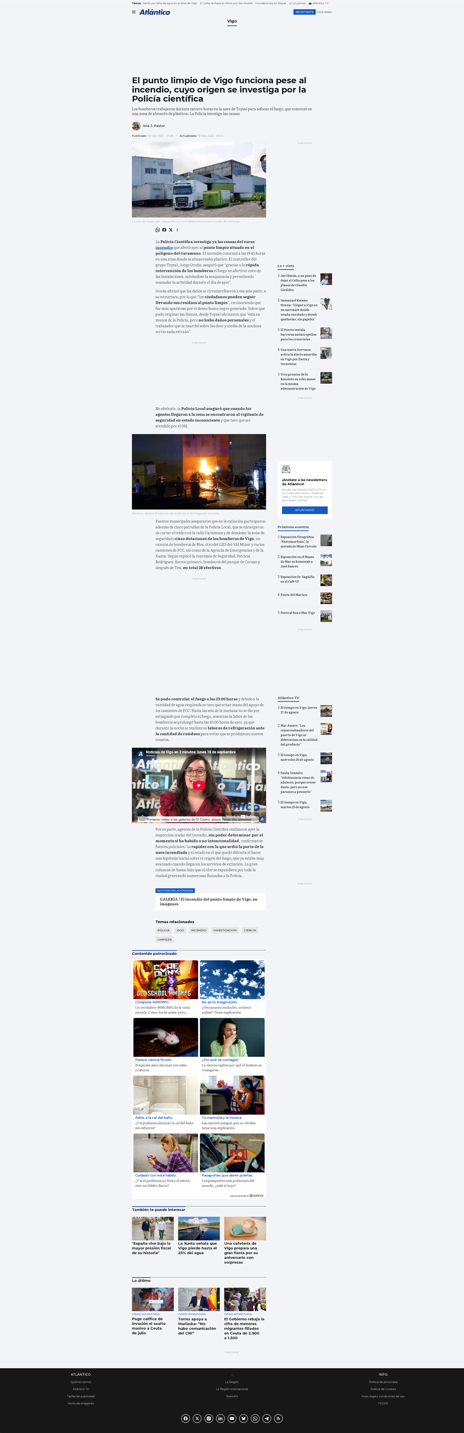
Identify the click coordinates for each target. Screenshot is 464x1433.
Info (383, 1375)
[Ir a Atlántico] (154, 12)
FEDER (383, 1403)
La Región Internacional (232, 1389)
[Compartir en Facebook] (164, 230)
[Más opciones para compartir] (177, 230)
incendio (198, 930)
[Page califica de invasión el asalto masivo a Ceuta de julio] (153, 1299)
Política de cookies (383, 1389)
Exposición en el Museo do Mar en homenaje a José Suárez (297, 561)
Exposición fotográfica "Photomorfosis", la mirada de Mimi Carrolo (299, 541)
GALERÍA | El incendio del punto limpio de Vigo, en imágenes (209, 901)
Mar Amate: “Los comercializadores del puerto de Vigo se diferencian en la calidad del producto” (299, 734)
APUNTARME (305, 510)
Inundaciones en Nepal (270, 3)
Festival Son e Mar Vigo (298, 612)
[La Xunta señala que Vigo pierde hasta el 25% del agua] (199, 1228)
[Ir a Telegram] (266, 1418)
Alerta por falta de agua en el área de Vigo (170, 3)
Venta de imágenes (81, 1403)
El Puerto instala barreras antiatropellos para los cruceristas (298, 334)
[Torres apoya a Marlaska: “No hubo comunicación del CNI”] (199, 1299)
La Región (232, 1382)
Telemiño (232, 1396)
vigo (180, 930)
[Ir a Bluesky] (243, 1418)
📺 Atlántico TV (318, 3)
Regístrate (305, 12)
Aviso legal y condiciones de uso (383, 1396)
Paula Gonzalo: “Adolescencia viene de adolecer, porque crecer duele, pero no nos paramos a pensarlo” (298, 782)
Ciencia (250, 930)
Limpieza (165, 939)
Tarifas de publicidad (80, 1396)
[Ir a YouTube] (232, 1418)
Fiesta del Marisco (294, 594)
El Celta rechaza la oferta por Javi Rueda (226, 3)
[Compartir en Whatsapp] (158, 230)
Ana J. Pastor (154, 126)
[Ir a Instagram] (208, 1418)
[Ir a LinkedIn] (220, 1418)
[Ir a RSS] (278, 1418)
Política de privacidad (383, 1382)
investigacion (225, 930)
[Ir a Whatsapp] (255, 1418)
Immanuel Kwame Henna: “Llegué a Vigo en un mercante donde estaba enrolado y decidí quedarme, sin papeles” (299, 309)
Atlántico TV (81, 1389)
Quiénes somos (81, 1382)
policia (163, 930)
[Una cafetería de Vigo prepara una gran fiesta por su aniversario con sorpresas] (245, 1228)
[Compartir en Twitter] (171, 230)
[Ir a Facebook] (185, 1418)
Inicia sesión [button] (324, 12)
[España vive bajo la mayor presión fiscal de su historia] (153, 1228)
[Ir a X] (197, 1418)
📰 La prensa (297, 3)
